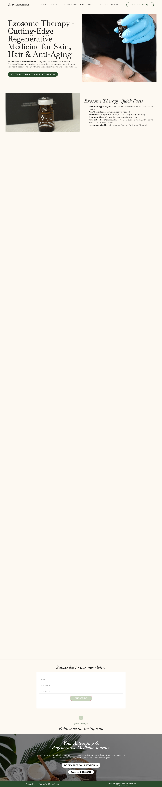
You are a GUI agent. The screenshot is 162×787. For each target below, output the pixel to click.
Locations (103, 5)
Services (54, 5)
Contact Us (117, 5)
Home (43, 5)
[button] (140, 4)
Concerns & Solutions (73, 5)
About (91, 5)
